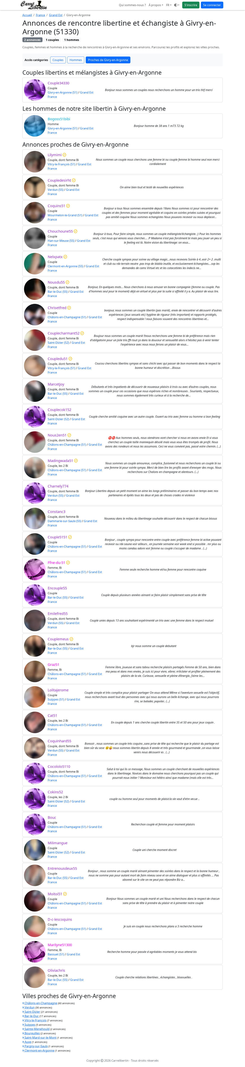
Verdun (29, 1007)
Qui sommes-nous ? (132, 5)
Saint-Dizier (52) (58, 343)
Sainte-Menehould (37, 1029)
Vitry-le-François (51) (61, 164)
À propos (155, 5)
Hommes (76, 60)
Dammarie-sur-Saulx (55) (64, 521)
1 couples (52, 40)
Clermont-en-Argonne (39, 1050)
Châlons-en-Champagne (40, 1003)
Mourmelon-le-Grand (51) (65, 215)
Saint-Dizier (32, 1012)
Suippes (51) (56, 699)
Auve (27, 1042)
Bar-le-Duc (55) (58, 292)
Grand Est (55, 15)
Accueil (27, 15)
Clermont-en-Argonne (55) (65, 266)
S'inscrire (191, 5)
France (40, 15)
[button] (169, 5)
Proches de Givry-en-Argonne (108, 60)
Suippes (29, 1025)
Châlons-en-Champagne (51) (67, 317)
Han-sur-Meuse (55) (61, 241)
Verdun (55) (55, 190)
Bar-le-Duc (31, 1016)
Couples (58, 60)
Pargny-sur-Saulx (36, 1046)
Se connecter (212, 5)
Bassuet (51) (56, 954)
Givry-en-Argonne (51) (62, 92)
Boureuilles (32, 1033)
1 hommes (71, 40)
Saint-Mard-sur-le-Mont (40, 1038)
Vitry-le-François (35, 1020)
